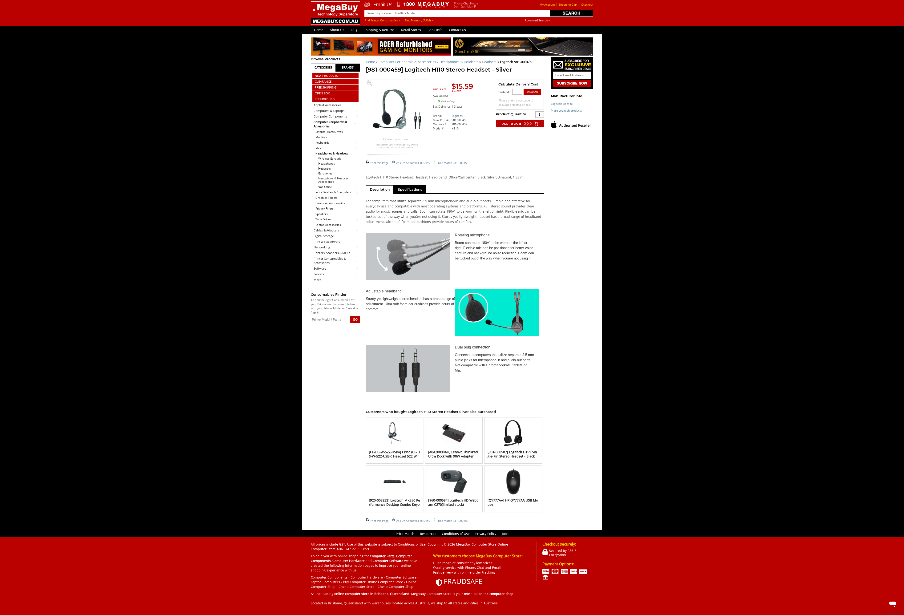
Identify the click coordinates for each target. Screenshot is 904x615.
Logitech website (562, 104)
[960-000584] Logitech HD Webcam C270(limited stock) (453, 502)
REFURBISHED (325, 99)
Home (318, 30)
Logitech (457, 116)
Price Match (405, 533)
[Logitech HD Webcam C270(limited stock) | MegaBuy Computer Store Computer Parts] (454, 493)
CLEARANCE (323, 81)
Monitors (321, 137)
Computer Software (401, 577)
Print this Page (379, 163)
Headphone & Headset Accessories (333, 180)
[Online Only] (467, 98)
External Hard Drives (329, 132)
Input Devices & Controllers (333, 192)
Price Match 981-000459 (452, 163)
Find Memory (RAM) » (419, 20)
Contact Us (457, 30)
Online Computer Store (385, 582)
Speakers (321, 214)
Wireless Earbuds (329, 159)
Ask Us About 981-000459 (413, 163)
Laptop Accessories (328, 225)
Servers (319, 274)
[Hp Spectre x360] (523, 47)
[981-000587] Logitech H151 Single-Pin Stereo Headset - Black (512, 454)
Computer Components (330, 116)
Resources (428, 533)
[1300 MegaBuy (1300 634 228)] (423, 5)
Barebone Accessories (330, 203)
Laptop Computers (325, 582)
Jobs (505, 533)
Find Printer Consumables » (382, 20)
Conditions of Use (456, 533)
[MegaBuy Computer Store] (336, 16)
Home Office (323, 187)
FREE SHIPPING (325, 87)
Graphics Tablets (326, 198)
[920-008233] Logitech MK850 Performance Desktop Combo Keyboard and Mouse (394, 504)
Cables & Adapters (326, 230)
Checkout (587, 5)
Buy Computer (354, 582)
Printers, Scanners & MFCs (332, 253)
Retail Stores (411, 30)
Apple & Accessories (327, 105)
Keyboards (322, 143)
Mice (318, 148)
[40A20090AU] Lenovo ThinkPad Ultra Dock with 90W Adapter (453, 454)
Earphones (325, 173)
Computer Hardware (367, 577)
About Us (337, 30)
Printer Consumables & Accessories (330, 260)
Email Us (382, 4)
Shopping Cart (568, 5)
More (317, 280)
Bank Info (435, 30)
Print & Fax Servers (327, 241)
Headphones (326, 164)
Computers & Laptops (329, 111)
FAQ (354, 30)
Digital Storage (324, 236)
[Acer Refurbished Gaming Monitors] (381, 47)
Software (320, 268)
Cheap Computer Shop (395, 586)
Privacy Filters (324, 208)
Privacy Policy (485, 533)
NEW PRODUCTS (326, 75)
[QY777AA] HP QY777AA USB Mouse (513, 502)
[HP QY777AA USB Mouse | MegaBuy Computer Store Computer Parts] (513, 493)
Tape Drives (323, 219)
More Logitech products (566, 111)
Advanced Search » (537, 20)
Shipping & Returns (379, 30)
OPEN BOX (322, 93)
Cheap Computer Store (357, 586)
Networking (322, 247)
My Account (547, 5)
